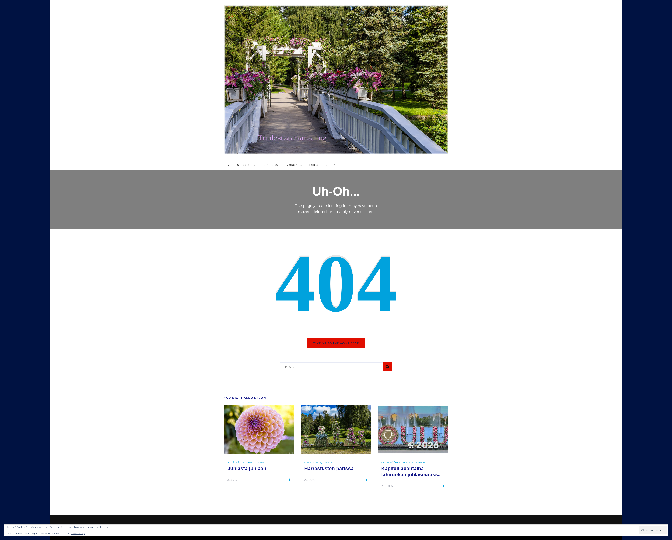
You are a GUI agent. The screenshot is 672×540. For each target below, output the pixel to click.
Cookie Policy (78, 533)
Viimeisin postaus (241, 164)
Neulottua (312, 462)
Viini (260, 462)
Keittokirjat (318, 164)
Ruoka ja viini (414, 462)
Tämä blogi (270, 164)
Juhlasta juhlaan (246, 468)
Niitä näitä (235, 462)
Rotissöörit (390, 462)
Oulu (251, 462)
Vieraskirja (294, 164)
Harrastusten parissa (329, 468)
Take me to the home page (336, 343)
